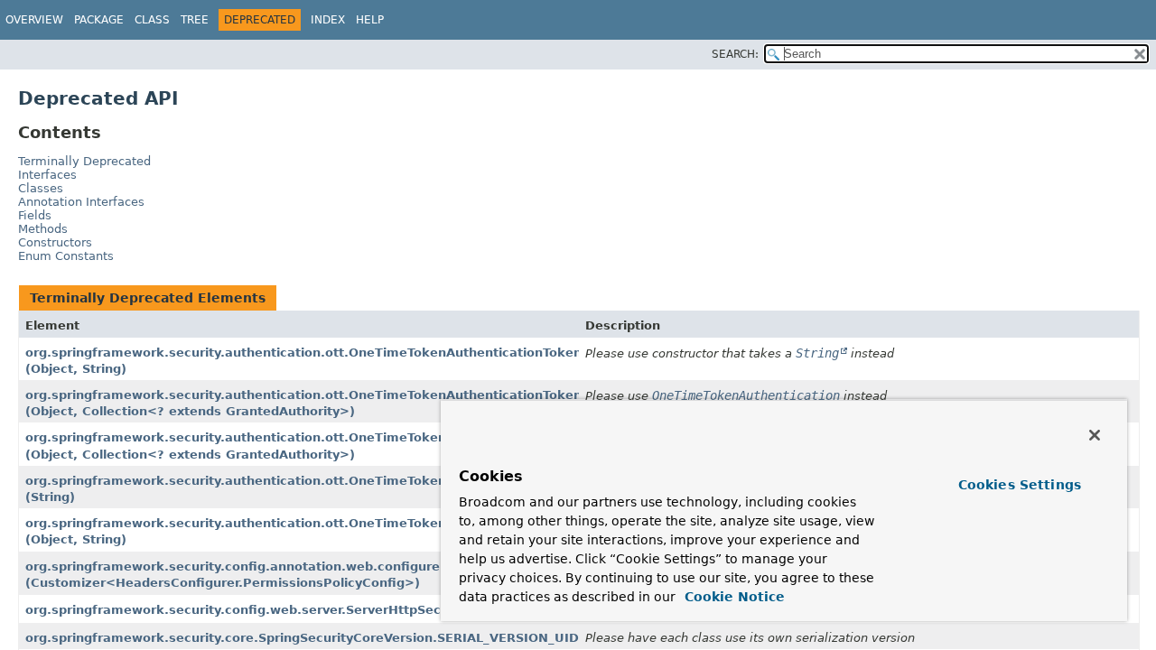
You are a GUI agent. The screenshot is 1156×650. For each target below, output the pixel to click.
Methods (43, 229)
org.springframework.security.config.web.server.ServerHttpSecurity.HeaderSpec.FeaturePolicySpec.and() (372, 610)
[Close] (1094, 435)
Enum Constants (66, 256)
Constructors (55, 242)
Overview (34, 20)
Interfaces (47, 174)
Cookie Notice (732, 597)
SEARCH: (735, 54)
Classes (40, 188)
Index (328, 20)
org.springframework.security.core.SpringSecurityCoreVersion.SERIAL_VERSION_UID (302, 638)
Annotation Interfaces (81, 202)
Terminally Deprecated (84, 161)
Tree (195, 20)
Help (370, 20)
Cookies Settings (1019, 485)
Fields (34, 215)
